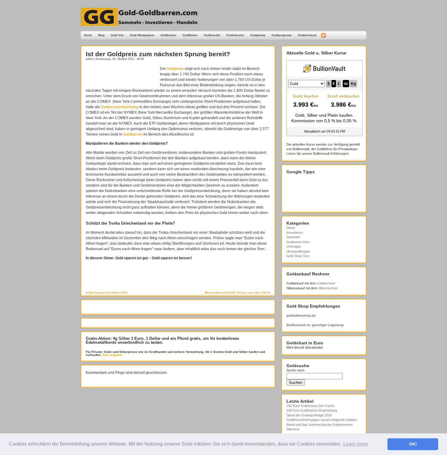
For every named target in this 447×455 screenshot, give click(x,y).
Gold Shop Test (297, 256)
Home (88, 35)
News (290, 227)
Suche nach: (295, 370)
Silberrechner (328, 288)
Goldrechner (326, 283)
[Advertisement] (121, 75)
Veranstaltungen (298, 251)
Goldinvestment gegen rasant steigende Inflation (321, 420)
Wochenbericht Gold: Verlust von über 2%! (236, 292)
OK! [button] (413, 444)
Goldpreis (175, 69)
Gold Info (117, 35)
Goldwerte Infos (298, 242)
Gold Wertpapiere (142, 35)
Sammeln (293, 237)
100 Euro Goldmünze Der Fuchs (310, 406)
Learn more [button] (355, 443)
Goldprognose (282, 35)
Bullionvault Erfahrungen (331, 153)
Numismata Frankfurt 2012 (108, 292)
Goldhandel (212, 35)
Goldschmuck (307, 35)
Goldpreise (257, 35)
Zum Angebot (112, 355)
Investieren (294, 232)
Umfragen (293, 246)
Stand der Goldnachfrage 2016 (309, 415)
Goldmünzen (235, 35)
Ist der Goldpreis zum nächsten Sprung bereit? (158, 53)
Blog (101, 35)
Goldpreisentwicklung (119, 107)
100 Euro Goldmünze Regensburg (311, 410)
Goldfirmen (190, 35)
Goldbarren (168, 35)
